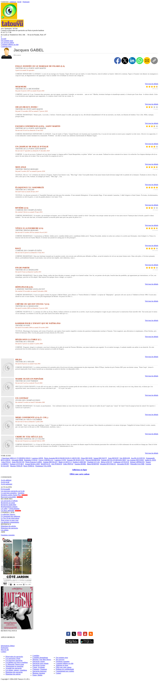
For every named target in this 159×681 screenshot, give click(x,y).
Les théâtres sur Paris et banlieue (17, 662)
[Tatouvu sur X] (73, 635)
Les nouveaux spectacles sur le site (13, 491)
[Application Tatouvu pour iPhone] (72, 644)
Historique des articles (8, 526)
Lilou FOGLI (6, 462)
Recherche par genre (8, 503)
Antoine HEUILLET (50, 462)
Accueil (3, 39)
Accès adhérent (6, 480)
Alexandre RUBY (123, 464)
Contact (3, 651)
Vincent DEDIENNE (92, 460)
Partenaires (4, 648)
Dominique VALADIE (43, 466)
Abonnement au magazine (14, 666)
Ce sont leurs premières (9, 493)
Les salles (4, 508)
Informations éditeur (8, 646)
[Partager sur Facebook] (117, 60)
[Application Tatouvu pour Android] (87, 644)
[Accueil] (9, 18)
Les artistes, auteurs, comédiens (16, 670)
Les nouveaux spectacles (14, 660)
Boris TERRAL (28, 466)
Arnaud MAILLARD (32, 464)
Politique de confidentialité (65, 669)
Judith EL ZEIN (150, 460)
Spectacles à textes (38, 665)
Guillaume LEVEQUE (121, 462)
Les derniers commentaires (10, 522)
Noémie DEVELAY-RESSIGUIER (113, 460)
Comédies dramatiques (40, 657)
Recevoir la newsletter (8, 497)
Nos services (60, 659)
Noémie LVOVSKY (17, 464)
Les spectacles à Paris (13, 658)
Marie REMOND (93, 464)
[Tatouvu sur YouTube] (84, 635)
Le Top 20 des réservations (10, 518)
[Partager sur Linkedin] (132, 60)
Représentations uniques (9, 507)
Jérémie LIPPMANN (137, 462)
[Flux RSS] (90, 635)
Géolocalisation (14, 508)
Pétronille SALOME (137, 464)
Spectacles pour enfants (40, 663)
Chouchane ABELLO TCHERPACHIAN (16, 458)
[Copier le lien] (154, 60)
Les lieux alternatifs (7, 510)
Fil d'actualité (5, 489)
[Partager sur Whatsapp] (139, 60)
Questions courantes (8, 535)
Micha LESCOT (106, 462)
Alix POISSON (56, 464)
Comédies (35, 655)
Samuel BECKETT (100, 458)
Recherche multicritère (8, 505)
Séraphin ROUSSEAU (108, 464)
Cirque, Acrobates (38, 667)
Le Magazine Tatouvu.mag (15, 664)
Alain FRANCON (18, 462)
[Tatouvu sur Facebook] (68, 635)
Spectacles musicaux (39, 671)
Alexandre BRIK (17, 460)
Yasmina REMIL (80, 464)
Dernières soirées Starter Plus (11, 495)
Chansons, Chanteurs (39, 669)
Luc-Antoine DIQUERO (135, 460)
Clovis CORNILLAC (46, 460)
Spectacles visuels (38, 661)
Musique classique (38, 673)
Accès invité (5, 482)
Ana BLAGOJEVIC (138, 458)
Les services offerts (7, 42)
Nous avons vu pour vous (9, 520)
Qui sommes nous (7, 41)
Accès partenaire (6, 484)
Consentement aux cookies (65, 671)
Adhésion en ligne (79, 470)
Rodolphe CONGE (31, 460)
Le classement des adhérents (10, 516)
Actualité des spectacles (14, 668)
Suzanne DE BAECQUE (75, 460)
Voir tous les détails (151, 84)
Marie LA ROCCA (65, 462)
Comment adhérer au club (9, 44)
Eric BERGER (125, 458)
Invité (19, 2)
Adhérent (13, 2)
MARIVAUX (45, 464)
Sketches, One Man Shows (41, 659)
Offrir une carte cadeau (79, 474)
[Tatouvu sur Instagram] (79, 635)
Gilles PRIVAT (68, 464)
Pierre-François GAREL (33, 462)
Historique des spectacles (9, 528)
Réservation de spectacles (14, 656)
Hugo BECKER (86, 458)
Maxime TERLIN (16, 466)
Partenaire (26, 2)
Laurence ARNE (37, 458)
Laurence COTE (60, 460)
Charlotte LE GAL (93, 462)
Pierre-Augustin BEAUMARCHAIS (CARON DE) (62, 458)
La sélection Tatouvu (8, 514)
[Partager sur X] (124, 60)
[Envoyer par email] (147, 60)
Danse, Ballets (37, 675)
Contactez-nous (6, 46)
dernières (21, 493)
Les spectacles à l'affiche (9, 501)
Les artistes (4, 530)
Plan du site (5, 650)
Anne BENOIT (113, 458)
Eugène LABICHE (79, 462)
